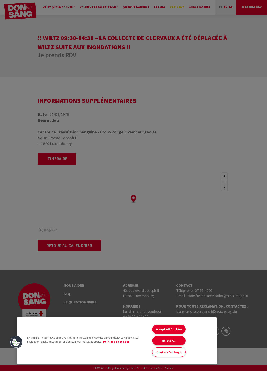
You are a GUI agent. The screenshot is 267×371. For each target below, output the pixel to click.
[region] (117, 340)
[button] (16, 342)
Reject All (169, 340)
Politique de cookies (116, 341)
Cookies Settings (168, 352)
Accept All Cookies (168, 329)
